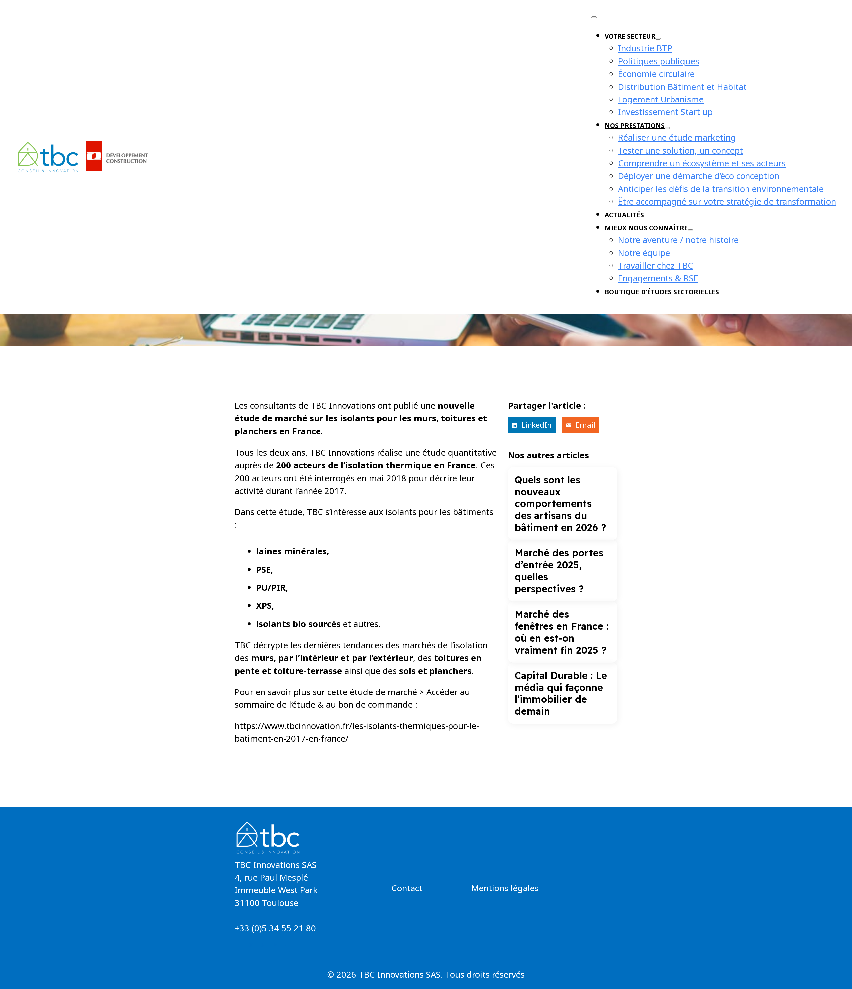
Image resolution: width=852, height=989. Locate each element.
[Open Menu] (594, 17)
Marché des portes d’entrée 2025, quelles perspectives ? (559, 571)
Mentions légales (504, 888)
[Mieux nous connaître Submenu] (690, 230)
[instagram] (263, 945)
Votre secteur (630, 36)
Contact (406, 888)
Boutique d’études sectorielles (662, 291)
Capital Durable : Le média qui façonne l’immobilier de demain (561, 693)
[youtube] (287, 945)
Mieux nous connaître (646, 227)
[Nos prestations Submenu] (667, 128)
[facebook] (239, 945)
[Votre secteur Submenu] (658, 39)
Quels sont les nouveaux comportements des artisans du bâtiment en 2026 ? (560, 503)
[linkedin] (275, 945)
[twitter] (251, 945)
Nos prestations (635, 125)
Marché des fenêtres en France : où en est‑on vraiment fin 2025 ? (561, 632)
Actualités (624, 214)
